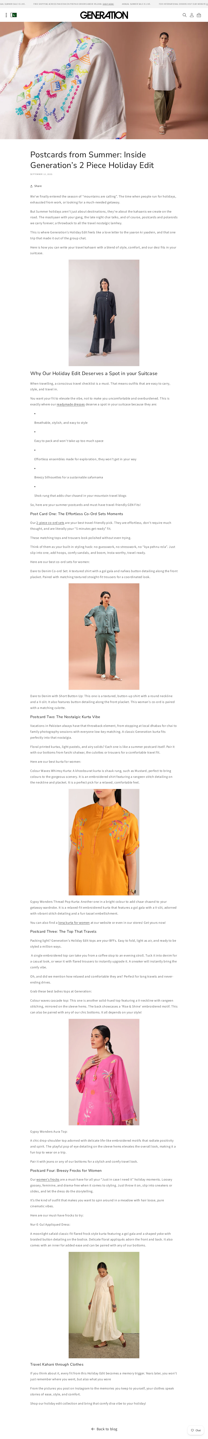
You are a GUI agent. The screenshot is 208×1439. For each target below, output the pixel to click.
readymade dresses (71, 404)
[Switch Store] (14, 15)
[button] (184, 15)
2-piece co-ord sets (50, 523)
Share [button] (38, 186)
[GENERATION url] (104, 15)
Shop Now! (108, 4)
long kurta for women (74, 922)
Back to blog (107, 1429)
